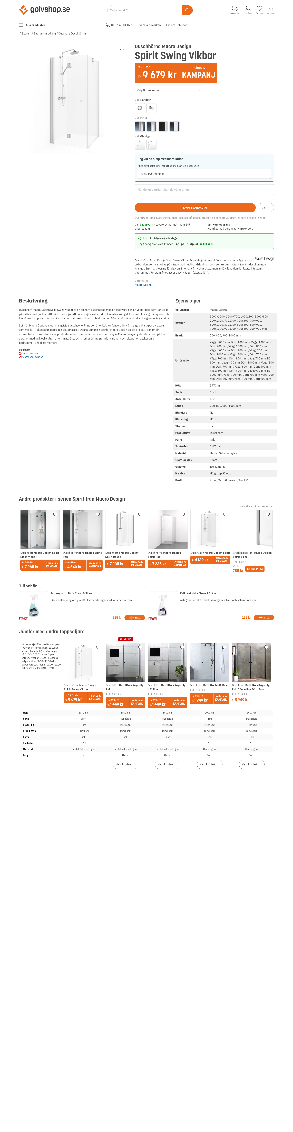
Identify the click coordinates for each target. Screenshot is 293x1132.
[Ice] (140, 145)
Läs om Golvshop (176, 25)
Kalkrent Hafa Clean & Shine (198, 593)
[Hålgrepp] (140, 108)
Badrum (26, 33)
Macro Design (143, 284)
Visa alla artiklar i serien (254, 506)
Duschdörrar (78, 33)
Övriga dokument (30, 353)
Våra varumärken (150, 25)
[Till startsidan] (44, 10)
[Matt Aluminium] (151, 126)
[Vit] (174, 126)
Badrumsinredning (45, 33)
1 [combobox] (264, 207)
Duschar (63, 33)
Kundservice (235, 13)
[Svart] (163, 126)
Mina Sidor (248, 13)
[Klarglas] (151, 145)
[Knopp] (151, 108)
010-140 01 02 (121, 25)
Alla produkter (35, 25)
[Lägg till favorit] (122, 50)
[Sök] (187, 10)
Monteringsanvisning (32, 356)
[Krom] (140, 126)
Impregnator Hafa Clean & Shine (71, 593)
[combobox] (168, 90)
